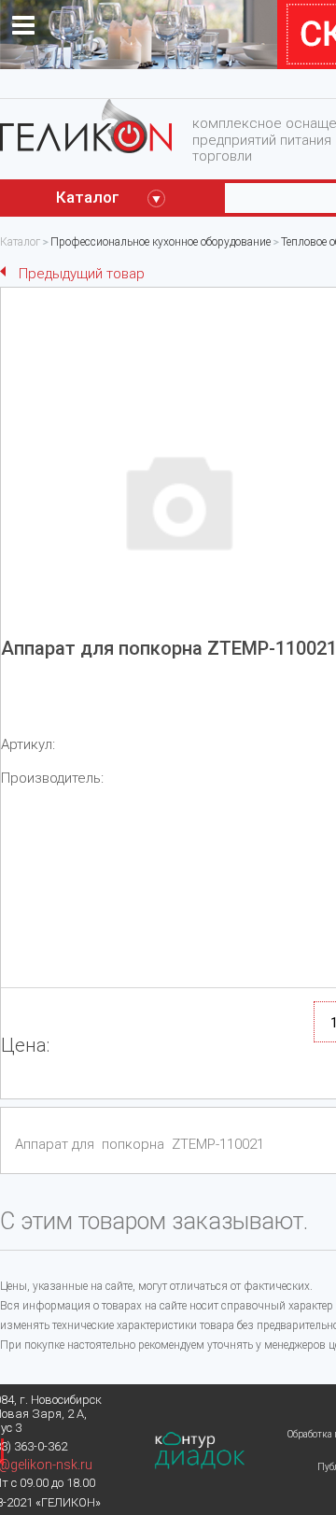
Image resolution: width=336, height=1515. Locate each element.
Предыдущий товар (82, 273)
